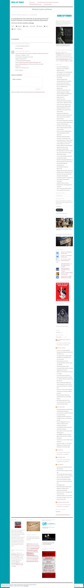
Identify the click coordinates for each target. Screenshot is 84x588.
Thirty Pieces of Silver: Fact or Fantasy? (64, 495)
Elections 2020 (32, 2)
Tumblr (71, 60)
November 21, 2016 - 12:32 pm (23, 43)
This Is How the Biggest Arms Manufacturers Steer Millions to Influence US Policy (63, 68)
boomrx (62, 272)
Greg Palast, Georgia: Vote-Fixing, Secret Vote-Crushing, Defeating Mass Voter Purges (65, 179)
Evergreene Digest (61, 457)
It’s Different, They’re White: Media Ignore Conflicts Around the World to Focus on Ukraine (64, 127)
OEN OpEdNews (60, 464)
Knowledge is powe (61, 484)
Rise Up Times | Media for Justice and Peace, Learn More (48, 2)
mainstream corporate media (33, 549)
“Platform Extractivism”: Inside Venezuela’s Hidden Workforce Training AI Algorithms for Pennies (65, 368)
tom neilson (17, 51)
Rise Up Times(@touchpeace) (63, 59)
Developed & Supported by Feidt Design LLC (63, 514)
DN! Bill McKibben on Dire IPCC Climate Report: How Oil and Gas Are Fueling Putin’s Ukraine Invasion (65, 152)
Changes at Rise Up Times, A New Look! (65, 170)
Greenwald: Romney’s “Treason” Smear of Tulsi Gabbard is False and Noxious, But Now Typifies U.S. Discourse (65, 142)
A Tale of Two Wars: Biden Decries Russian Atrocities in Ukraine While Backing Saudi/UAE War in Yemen (64, 106)
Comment (38, 89)
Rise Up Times (17, 2)
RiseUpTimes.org (59, 53)
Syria (33, 560)
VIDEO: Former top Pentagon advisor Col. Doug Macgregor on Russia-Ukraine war (64, 133)
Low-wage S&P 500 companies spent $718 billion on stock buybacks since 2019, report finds (64, 357)
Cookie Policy (25, 585)
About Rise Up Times (47, 4)
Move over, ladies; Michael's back (63, 477)
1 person (21, 48)
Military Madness (30, 554)
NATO (33, 556)
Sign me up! (59, 209)
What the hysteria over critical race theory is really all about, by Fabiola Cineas (64, 86)
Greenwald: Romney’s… (65, 263)
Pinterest (62, 60)
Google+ (66, 60)
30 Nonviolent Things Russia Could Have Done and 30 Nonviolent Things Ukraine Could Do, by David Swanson (65, 122)
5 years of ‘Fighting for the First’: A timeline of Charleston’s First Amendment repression (63, 423)
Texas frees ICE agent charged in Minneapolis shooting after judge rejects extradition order (65, 352)
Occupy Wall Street (35, 558)
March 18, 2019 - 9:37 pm (23, 51)
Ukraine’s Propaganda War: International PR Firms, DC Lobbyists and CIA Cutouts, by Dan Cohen (64, 81)
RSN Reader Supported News (63, 502)
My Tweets (58, 511)
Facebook (59, 55)
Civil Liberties (33, 545)
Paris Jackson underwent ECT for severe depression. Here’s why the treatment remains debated (64, 402)
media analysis (30, 551)
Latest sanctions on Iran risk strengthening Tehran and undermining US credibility (64, 363)
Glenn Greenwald (34, 547)
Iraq (29, 548)
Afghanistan (29, 544)
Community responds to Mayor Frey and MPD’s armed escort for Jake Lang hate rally (64, 418)
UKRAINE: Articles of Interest (63, 183)
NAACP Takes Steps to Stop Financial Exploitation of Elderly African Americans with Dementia (64, 488)
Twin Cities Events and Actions (35, 4)
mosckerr (63, 252)
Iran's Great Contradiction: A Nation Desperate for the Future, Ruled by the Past (64, 481)
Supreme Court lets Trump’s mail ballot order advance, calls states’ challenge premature (64, 391)
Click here (14, 23)
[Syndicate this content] (56, 339)
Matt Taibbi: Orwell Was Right (62, 149)
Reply (29, 43)
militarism (35, 551)
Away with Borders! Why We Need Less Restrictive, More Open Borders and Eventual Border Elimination (65, 174)
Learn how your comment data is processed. (36, 92)
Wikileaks (36, 561)
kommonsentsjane (65, 268)
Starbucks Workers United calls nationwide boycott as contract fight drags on (64, 396)
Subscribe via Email (60, 198)
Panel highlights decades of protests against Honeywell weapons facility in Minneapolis (64, 436)
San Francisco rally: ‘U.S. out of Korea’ (64, 443)
